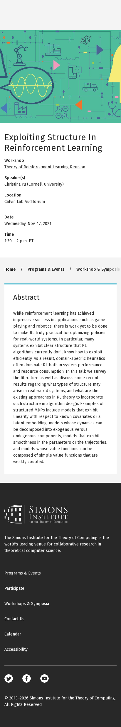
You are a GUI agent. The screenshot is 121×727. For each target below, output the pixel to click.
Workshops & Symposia (26, 603)
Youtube (44, 678)
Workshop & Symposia (98, 269)
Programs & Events (46, 269)
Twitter (8, 678)
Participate (14, 588)
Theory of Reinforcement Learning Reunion (44, 167)
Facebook (26, 678)
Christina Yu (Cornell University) (34, 184)
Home (10, 269)
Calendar (12, 634)
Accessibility (16, 649)
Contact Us (14, 618)
